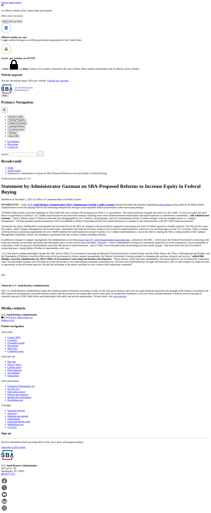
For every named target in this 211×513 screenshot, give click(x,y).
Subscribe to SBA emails (13, 447)
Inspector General (16, 410)
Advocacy (12, 413)
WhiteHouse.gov (15, 424)
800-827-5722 (8, 474)
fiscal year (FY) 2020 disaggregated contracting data (104, 240)
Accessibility (13, 373)
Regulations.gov (15, 400)
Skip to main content (11, 2)
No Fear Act (13, 389)
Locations (12, 340)
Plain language (14, 370)
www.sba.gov (119, 296)
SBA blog (12, 348)
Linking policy (14, 367)
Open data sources (16, 391)
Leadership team (15, 351)
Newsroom (12, 144)
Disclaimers (13, 375)
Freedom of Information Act (21, 386)
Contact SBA (14, 337)
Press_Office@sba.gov (22, 317)
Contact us (12, 147)
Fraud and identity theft (18, 421)
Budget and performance (19, 397)
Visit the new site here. (58, 80)
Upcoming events (16, 343)
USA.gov (12, 427)
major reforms (165, 204)
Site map (11, 361)
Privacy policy (14, 364)
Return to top (7, 320)
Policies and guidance (18, 394)
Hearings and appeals (17, 416)
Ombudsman (13, 419)
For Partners (13, 141)
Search (4, 154)
